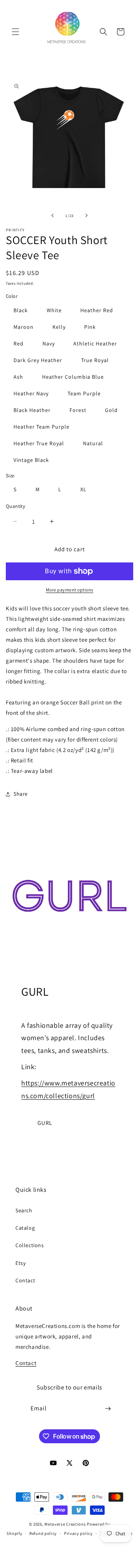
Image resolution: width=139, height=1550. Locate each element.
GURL (44, 1122)
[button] (15, 31)
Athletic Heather (95, 343)
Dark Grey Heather (38, 360)
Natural (93, 443)
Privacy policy (78, 1533)
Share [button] (21, 793)
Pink (90, 326)
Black (21, 310)
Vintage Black (31, 459)
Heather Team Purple (42, 426)
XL (83, 489)
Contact (25, 1280)
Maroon (24, 326)
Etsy (20, 1262)
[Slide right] (86, 215)
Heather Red (96, 310)
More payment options (69, 590)
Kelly (59, 326)
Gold (111, 410)
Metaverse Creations (65, 1524)
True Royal (95, 360)
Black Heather (32, 410)
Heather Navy (31, 393)
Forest (78, 410)
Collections (29, 1245)
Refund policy (43, 1533)
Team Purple (84, 393)
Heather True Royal (39, 443)
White (54, 310)
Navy (48, 343)
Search (23, 1210)
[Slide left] (52, 215)
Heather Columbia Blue (73, 376)
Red (19, 343)
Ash (18, 376)
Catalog (25, 1227)
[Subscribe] (108, 1409)
